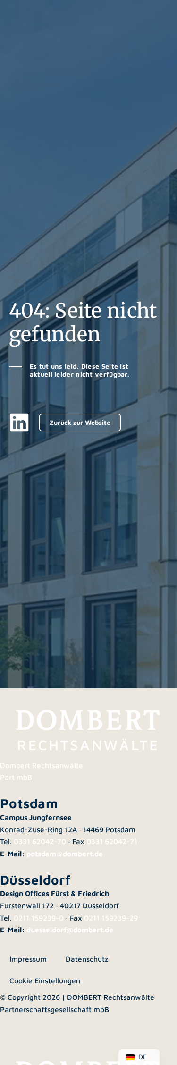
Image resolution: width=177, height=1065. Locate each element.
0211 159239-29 (111, 917)
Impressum (28, 959)
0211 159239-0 (39, 917)
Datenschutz (87, 959)
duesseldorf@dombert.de (69, 929)
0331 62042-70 (40, 841)
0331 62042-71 (111, 841)
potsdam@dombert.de (64, 853)
